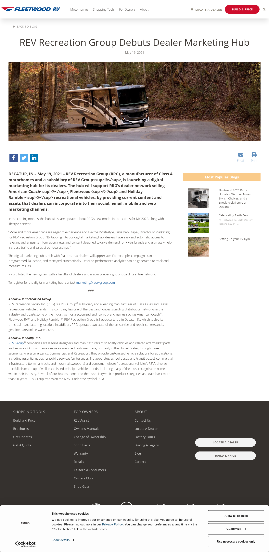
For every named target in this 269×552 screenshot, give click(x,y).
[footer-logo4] (156, 503)
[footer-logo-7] (216, 503)
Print (254, 161)
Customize (233, 528)
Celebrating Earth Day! (234, 215)
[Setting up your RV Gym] (198, 247)
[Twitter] (24, 158)
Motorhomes (79, 9)
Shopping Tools (103, 9)
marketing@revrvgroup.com (95, 282)
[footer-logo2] (96, 503)
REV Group (16, 343)
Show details (61, 540)
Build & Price (242, 9)
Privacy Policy (112, 524)
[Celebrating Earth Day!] (198, 223)
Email (241, 161)
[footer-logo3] (126, 503)
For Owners (127, 9)
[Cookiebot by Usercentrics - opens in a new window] (25, 544)
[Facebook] (13, 158)
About (144, 9)
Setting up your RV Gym (234, 239)
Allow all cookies (236, 515)
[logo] (186, 503)
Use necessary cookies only (236, 541)
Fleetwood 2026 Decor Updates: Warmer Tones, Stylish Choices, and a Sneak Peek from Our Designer (235, 198)
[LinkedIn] (34, 158)
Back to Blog (26, 26)
